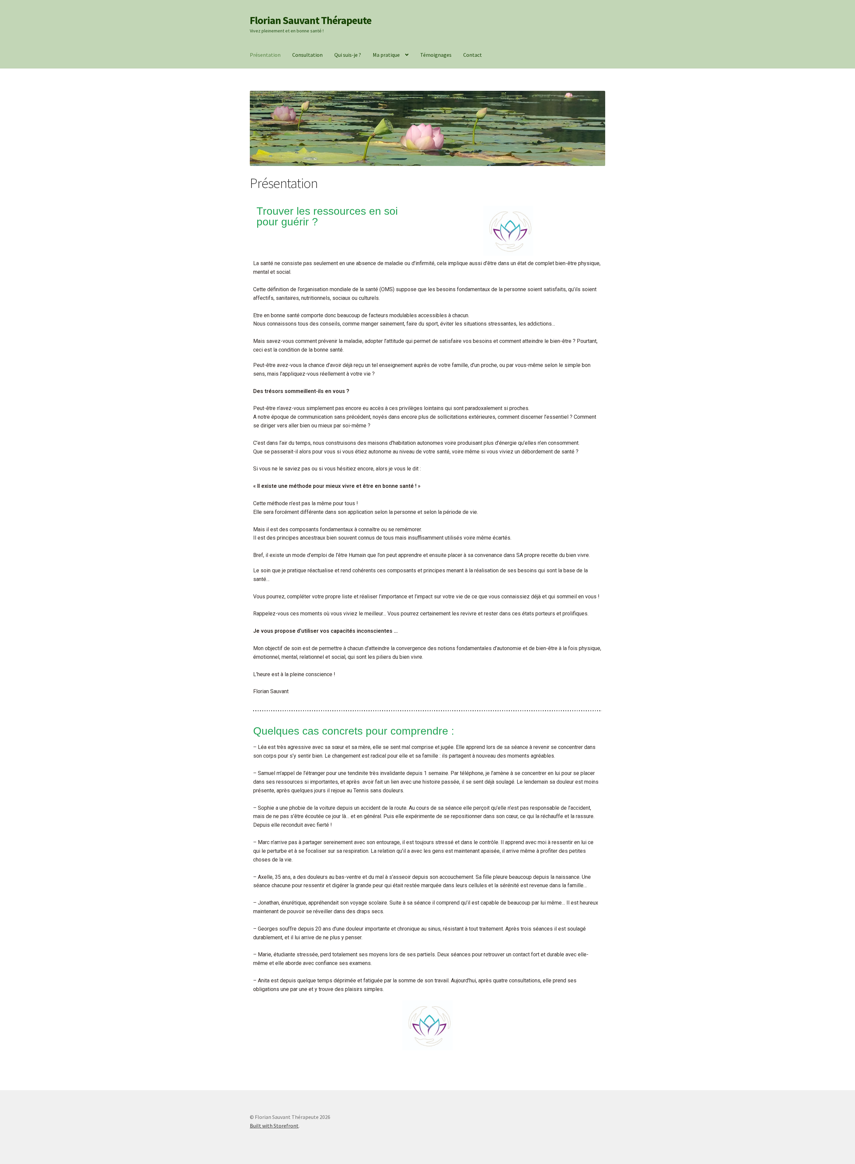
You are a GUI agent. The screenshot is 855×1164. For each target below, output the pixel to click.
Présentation (265, 54)
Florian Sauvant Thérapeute (310, 20)
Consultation (307, 54)
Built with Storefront (274, 1125)
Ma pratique (386, 54)
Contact (472, 54)
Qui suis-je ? (347, 54)
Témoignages (436, 54)
